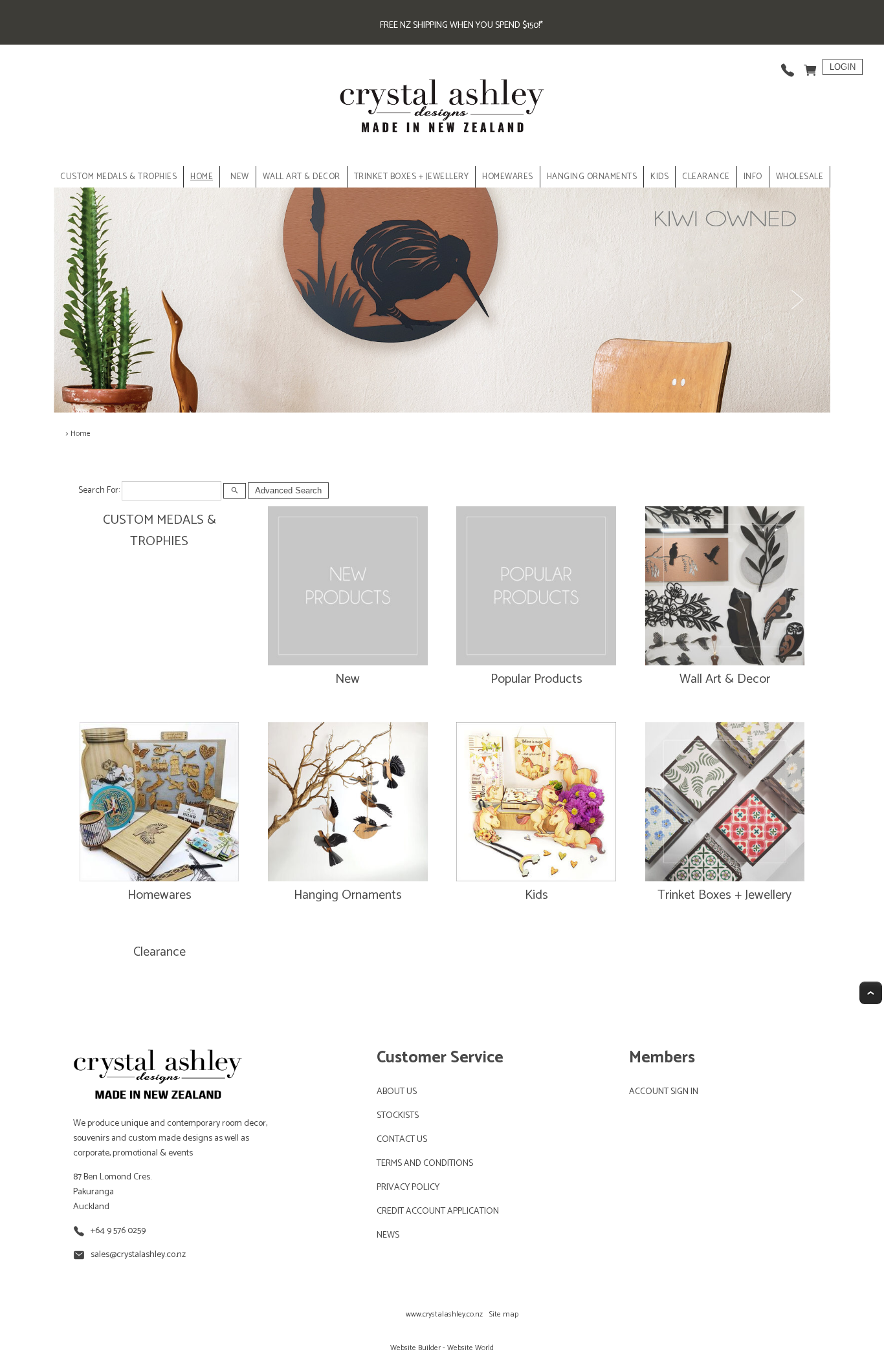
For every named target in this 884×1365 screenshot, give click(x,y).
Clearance (159, 952)
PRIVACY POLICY (408, 1187)
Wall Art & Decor (725, 679)
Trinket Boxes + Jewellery (724, 895)
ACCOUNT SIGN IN (663, 1091)
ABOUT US (397, 1091)
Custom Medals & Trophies (118, 177)
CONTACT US (402, 1139)
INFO (753, 177)
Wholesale (800, 177)
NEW (239, 177)
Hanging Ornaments (348, 895)
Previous (87, 300)
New (347, 679)
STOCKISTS (398, 1115)
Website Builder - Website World (442, 1348)
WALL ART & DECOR (301, 177)
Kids (536, 895)
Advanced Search (288, 490)
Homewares (159, 895)
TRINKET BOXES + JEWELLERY (411, 177)
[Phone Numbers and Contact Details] (787, 66)
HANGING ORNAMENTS (592, 177)
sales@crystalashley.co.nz (138, 1254)
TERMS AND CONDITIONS (425, 1163)
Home (201, 177)
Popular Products (536, 679)
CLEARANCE (706, 177)
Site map (503, 1314)
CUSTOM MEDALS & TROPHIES (159, 531)
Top (870, 993)
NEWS (388, 1235)
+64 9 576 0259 (118, 1230)
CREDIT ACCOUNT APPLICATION (438, 1211)
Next (796, 300)
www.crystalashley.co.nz (444, 1314)
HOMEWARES (507, 177)
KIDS (659, 177)
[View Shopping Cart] (810, 66)
